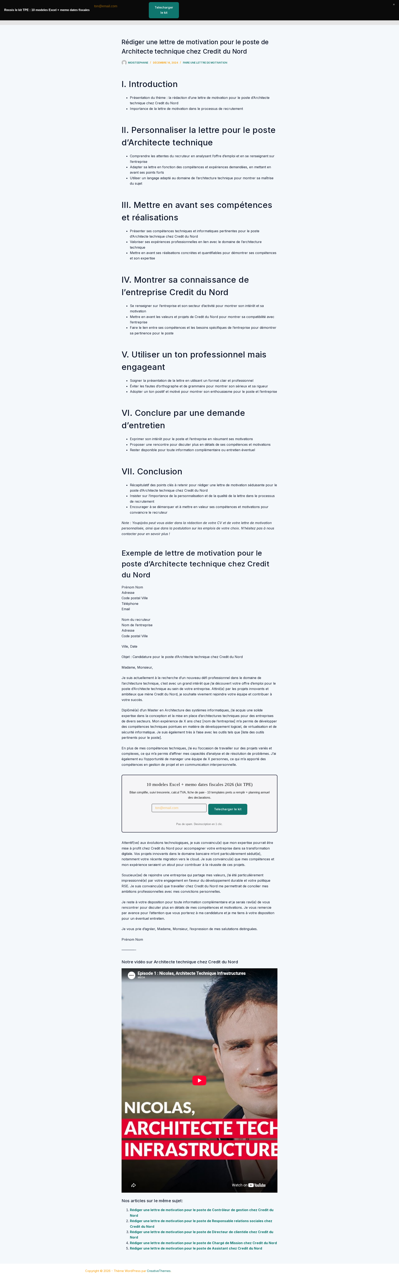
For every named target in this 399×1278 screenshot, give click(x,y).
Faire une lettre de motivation (205, 62)
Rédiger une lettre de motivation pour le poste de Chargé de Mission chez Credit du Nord (203, 1243)
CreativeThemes (159, 1271)
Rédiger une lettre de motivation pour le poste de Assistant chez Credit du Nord (196, 1248)
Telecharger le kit (227, 809)
